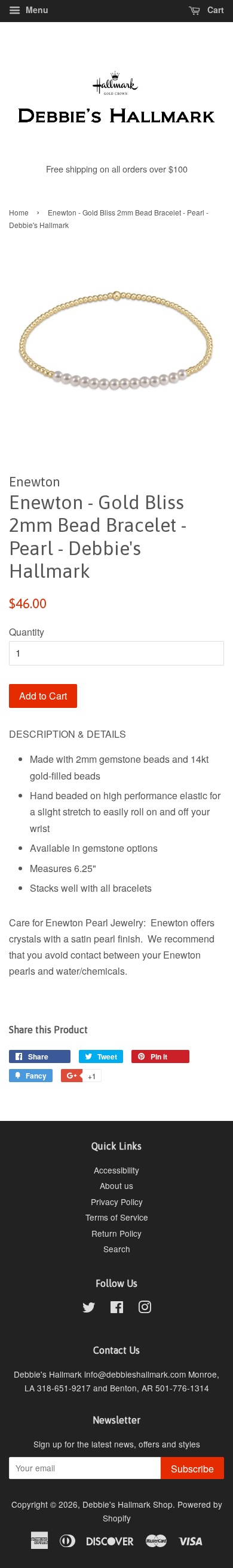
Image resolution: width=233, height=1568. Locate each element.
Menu (35, 10)
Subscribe (192, 1468)
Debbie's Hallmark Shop (127, 1504)
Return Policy (116, 1233)
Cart (214, 10)
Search (116, 1249)
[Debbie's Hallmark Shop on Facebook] (117, 1309)
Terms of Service (116, 1217)
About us (116, 1185)
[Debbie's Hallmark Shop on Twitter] (89, 1309)
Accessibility (116, 1170)
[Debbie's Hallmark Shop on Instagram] (144, 1309)
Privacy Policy (117, 1201)
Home (19, 212)
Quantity (26, 632)
